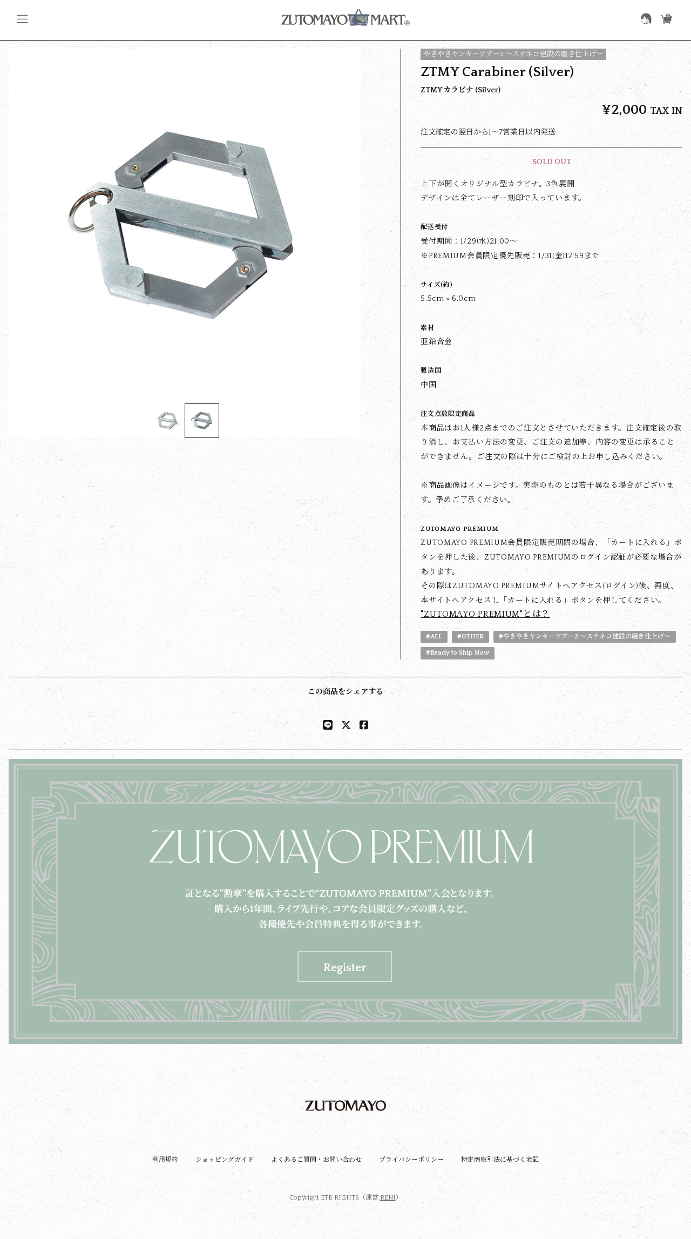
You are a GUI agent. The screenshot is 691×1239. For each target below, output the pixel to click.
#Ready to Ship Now (457, 652)
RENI (388, 1197)
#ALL (434, 636)
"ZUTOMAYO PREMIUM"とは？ (485, 614)
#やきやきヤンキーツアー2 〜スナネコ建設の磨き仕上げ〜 (584, 636)
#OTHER (470, 636)
